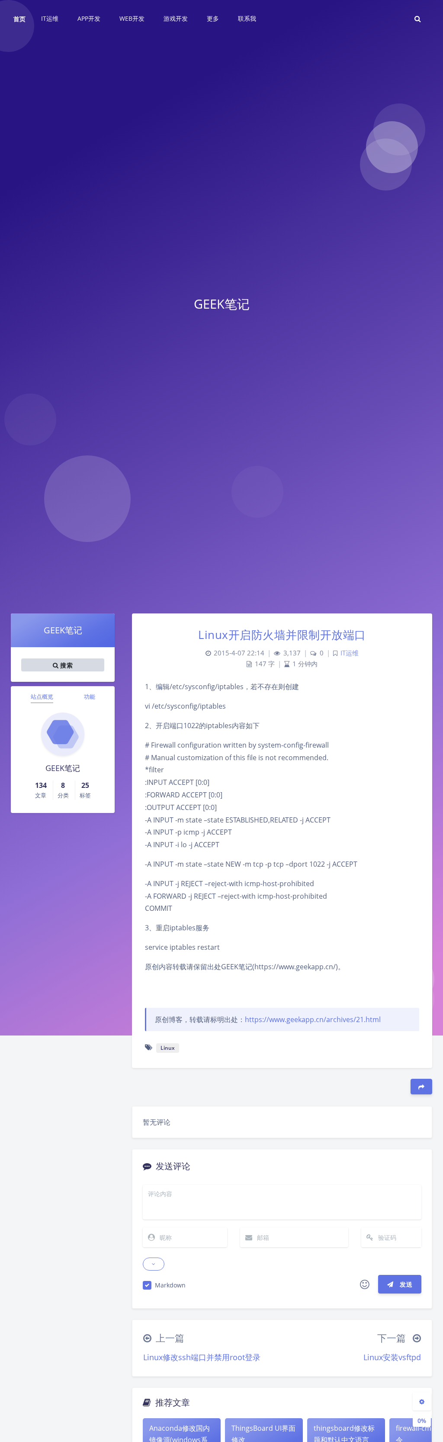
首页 (19, 19)
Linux (168, 1048)
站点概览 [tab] (42, 696)
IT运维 (349, 653)
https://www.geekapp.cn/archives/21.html (313, 1019)
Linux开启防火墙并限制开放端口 (282, 634)
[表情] (365, 1284)
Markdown (170, 1285)
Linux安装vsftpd (392, 1357)
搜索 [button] (65, 665)
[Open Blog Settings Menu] (422, 1401)
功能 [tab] (89, 696)
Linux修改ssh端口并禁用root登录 (201, 1357)
